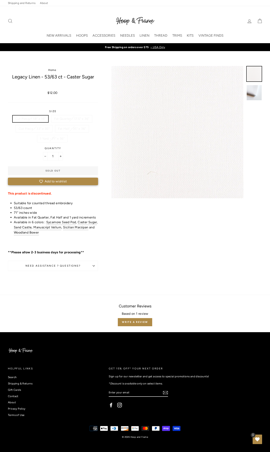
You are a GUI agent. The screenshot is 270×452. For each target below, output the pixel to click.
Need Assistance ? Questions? (53, 265)
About (44, 3)
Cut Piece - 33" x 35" (34, 129)
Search (12, 377)
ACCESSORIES (104, 35)
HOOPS (82, 35)
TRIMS (177, 35)
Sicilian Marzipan (75, 227)
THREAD (160, 35)
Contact (13, 396)
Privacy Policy (16, 408)
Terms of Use (16, 415)
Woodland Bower (26, 232)
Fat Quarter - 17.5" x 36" (71, 119)
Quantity (53, 148)
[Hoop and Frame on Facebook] (111, 405)
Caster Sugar (87, 222)
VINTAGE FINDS (210, 35)
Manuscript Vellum (47, 227)
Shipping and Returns (21, 3)
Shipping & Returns (20, 383)
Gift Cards (14, 389)
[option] (135, 47)
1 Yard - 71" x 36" (52, 138)
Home (52, 70)
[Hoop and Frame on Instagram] (119, 405)
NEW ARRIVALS (59, 35)
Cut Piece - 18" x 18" (30, 119)
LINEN (144, 35)
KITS (190, 35)
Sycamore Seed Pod (61, 222)
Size (53, 111)
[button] (53, 181)
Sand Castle (23, 227)
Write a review (135, 322)
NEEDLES (127, 35)
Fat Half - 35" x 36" (72, 129)
